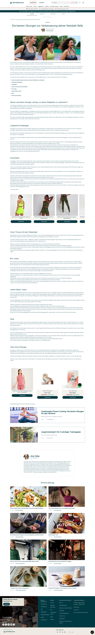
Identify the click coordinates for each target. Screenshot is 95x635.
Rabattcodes (76, 607)
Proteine (52, 602)
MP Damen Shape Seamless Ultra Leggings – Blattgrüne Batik (67, 217)
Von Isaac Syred (19, 536)
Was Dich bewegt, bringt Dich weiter (81, 612)
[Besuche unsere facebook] (6, 624)
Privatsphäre (61, 610)
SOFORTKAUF (21, 221)
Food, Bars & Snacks (54, 6)
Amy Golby (35, 456)
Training (32, 13)
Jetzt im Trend (29, 6)
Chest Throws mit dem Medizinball (19, 86)
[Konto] (80, 2)
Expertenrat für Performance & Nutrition (65, 622)
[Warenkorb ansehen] (83, 2)
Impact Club (76, 609)
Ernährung (42, 13)
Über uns (61, 602)
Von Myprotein (57, 510)
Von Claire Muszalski (20, 590)
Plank (12, 93)
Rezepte (63, 13)
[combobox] (64, 2)
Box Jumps (13, 88)
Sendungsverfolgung (45, 614)
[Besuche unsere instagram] (3, 624)
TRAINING (47, 22)
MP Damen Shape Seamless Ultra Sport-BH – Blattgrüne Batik (44, 217)
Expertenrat (66, 6)
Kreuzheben (14, 84)
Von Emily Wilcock (20, 563)
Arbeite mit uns (62, 615)
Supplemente (41, 6)
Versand (42, 617)
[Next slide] (84, 209)
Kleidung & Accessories (52, 606)
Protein (35, 6)
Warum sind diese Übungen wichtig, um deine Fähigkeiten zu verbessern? (28, 80)
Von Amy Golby (49, 30)
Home (11, 19)
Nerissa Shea (51, 419)
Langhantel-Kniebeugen (16, 82)
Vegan (61, 6)
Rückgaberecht (44, 611)
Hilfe (42, 609)
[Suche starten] (52, 2)
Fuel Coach (75, 2)
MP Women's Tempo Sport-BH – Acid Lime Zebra (21, 217)
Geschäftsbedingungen (64, 613)
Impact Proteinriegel (47, 390)
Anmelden (6, 604)
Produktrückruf (44, 619)
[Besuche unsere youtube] (11, 624)
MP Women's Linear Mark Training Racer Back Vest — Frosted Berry (22, 391)
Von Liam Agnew (19, 510)
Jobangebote (62, 618)
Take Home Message (16, 95)
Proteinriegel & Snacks (53, 613)
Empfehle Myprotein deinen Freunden (79, 603)
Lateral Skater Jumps (16, 91)
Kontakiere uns (44, 606)
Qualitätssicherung (63, 605)
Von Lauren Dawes (58, 590)
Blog (14, 19)
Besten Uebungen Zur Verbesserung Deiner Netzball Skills (29, 19)
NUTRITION (33, 2)
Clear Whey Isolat (73, 390)
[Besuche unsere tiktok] (8, 624)
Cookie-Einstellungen (6, 617)
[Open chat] (14, 624)
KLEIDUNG (41, 2)
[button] (92, 632)
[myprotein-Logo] (16, 2)
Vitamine (47, 6)
